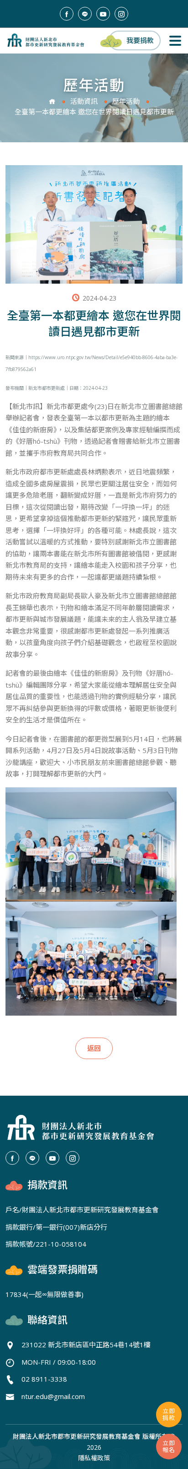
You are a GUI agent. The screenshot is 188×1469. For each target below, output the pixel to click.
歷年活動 (126, 101)
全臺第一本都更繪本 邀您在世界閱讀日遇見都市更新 (94, 111)
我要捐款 (140, 40)
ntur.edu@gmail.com (53, 1396)
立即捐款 (168, 1414)
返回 (94, 1048)
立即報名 (168, 1446)
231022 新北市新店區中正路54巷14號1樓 (86, 1344)
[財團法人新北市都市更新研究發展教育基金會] (45, 39)
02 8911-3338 (44, 1378)
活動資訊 (84, 101)
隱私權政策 (94, 1457)
